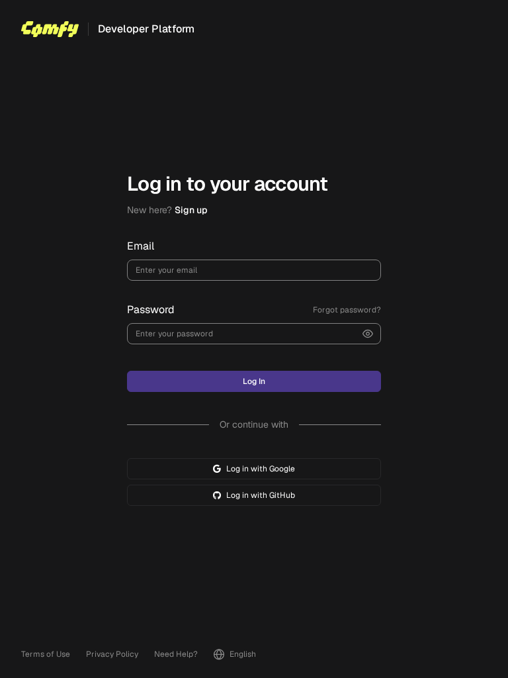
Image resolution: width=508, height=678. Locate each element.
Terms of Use (45, 654)
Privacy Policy (112, 654)
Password (151, 309)
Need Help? (176, 654)
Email (140, 246)
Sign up (191, 210)
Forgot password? (347, 310)
